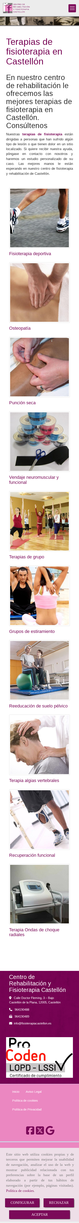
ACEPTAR (39, 1214)
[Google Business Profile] (50, 1133)
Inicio (15, 1091)
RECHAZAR (59, 1203)
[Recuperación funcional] (39, 819)
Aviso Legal (34, 1091)
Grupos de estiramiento (32, 631)
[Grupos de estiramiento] (39, 595)
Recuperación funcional (32, 855)
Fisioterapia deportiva (30, 253)
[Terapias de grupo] (39, 521)
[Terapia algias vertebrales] (39, 745)
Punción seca (22, 402)
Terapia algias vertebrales (34, 780)
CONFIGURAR (22, 1203)
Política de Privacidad (27, 1109)
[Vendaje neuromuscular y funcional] (39, 441)
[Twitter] (40, 1133)
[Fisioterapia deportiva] (39, 218)
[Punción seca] (39, 367)
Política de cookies (20, 1191)
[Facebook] (30, 1133)
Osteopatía (20, 328)
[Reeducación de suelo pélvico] (39, 670)
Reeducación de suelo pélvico (38, 705)
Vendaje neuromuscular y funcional (34, 480)
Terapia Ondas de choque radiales (34, 932)
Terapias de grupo (26, 556)
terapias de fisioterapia (42, 134)
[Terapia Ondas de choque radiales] (39, 894)
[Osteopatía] (39, 292)
